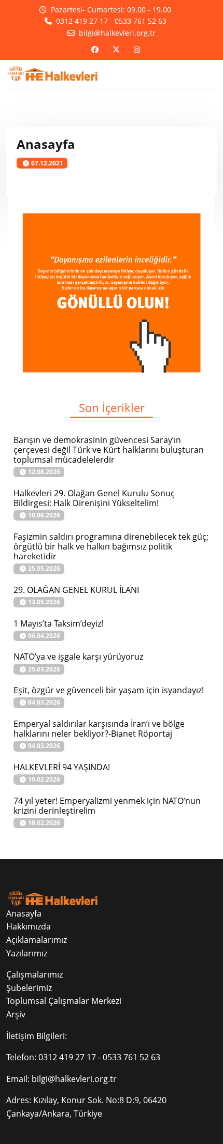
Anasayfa (23, 913)
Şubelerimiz (29, 988)
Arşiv (15, 1014)
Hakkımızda (28, 926)
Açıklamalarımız (36, 939)
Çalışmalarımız (34, 974)
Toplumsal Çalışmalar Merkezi (63, 1000)
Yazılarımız (26, 953)
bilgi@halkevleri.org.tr (74, 1079)
